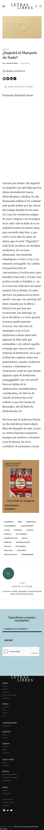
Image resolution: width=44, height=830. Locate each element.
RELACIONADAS (12, 602)
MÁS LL (5, 787)
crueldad (18, 530)
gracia (25, 538)
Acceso (5, 790)
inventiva (8, 542)
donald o (8, 534)
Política (5, 689)
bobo (20, 522)
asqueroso (9, 522)
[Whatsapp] (14, 78)
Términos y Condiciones (22, 827)
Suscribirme (6, 793)
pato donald (21, 546)
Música (4, 713)
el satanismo (21, 534)
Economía (5, 692)
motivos (7, 546)
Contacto (5, 805)
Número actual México (9, 774)
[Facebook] (4, 78)
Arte (3, 716)
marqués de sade (23, 542)
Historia (5, 747)
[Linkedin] (11, 78)
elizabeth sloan (10, 538)
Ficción (4, 738)
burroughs (31, 522)
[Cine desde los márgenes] (21, 483)
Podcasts (5, 765)
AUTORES (29, 605)
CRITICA (5, 704)
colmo (7, 530)
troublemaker (27, 554)
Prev (6, 486)
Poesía (4, 735)
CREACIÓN (6, 732)
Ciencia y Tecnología (9, 695)
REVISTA (5, 771)
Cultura (5, 686)
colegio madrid (27, 526)
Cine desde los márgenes (20, 500)
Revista (5, 49)
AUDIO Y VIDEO (8, 759)
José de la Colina (22, 586)
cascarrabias (10, 526)
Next (36, 486)
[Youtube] (11, 810)
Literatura (5, 698)
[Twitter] (7, 78)
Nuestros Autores (8, 802)
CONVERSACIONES (9, 723)
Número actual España (10, 777)
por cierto (21, 550)
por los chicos (10, 554)
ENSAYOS (6, 744)
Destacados (6, 780)
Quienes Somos (7, 799)
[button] (4, 6)
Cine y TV (5, 707)
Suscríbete (10, 509)
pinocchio (8, 550)
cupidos (29, 530)
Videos (4, 762)
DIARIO (5, 683)
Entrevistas (6, 726)
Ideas (4, 750)
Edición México (12, 505)
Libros (4, 710)
